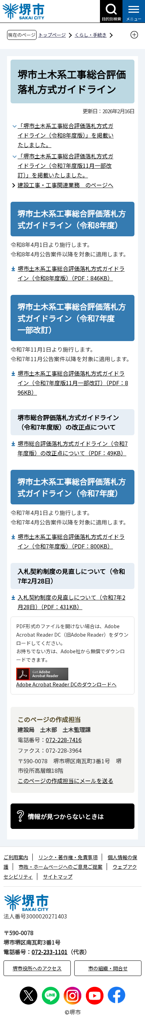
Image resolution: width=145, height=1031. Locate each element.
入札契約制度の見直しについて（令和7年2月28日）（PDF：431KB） (71, 602)
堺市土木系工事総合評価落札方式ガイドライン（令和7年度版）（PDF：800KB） (71, 541)
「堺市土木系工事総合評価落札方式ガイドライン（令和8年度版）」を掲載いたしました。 (66, 135)
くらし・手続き (91, 34)
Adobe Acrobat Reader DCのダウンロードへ (66, 684)
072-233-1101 (50, 951)
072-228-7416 (64, 739)
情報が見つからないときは (66, 816)
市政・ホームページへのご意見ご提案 (60, 866)
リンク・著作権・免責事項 (67, 857)
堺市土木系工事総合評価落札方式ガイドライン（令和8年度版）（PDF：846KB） (71, 273)
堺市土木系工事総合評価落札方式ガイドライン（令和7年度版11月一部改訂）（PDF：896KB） (73, 382)
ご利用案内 (16, 857)
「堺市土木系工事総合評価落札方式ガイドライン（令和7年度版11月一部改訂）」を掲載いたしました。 (65, 165)
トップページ (52, 34)
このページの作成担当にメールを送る (65, 780)
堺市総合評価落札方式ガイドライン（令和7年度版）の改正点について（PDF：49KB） (73, 448)
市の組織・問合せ (108, 968)
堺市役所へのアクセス (37, 968)
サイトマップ (57, 876)
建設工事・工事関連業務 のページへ (65, 185)
